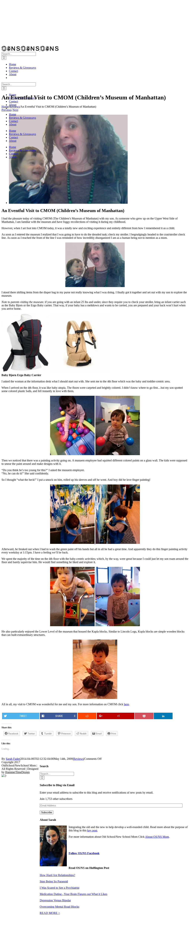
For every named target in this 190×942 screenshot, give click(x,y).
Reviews (78, 758)
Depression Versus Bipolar (55, 900)
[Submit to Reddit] (87, 716)
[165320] (68, 202)
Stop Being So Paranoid (54, 881)
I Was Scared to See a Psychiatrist (59, 887)
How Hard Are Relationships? (57, 875)
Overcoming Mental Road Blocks (59, 906)
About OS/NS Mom (157, 836)
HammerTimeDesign (17, 772)
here (126, 704)
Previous (6, 110)
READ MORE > (50, 913)
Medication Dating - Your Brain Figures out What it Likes (73, 894)
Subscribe (46, 812)
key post (92, 830)
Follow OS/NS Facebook (84, 853)
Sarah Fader (13, 758)
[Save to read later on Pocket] (144, 716)
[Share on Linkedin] (163, 716)
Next (15, 110)
